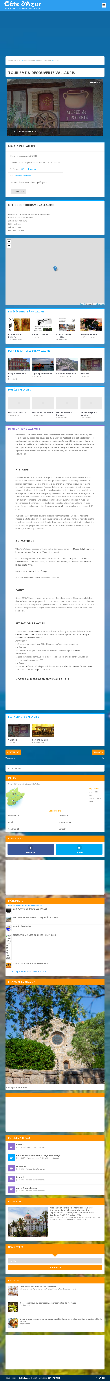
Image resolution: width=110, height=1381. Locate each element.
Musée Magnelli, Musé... (88, 413)
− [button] (9, 245)
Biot (74, 634)
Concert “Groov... (41, 334)
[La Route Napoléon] (67, 364)
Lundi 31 (62, 829)
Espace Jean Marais (51, 552)
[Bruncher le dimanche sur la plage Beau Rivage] (11, 1157)
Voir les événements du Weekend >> (25, 905)
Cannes (18, 634)
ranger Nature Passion (26, 1188)
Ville (79, 1215)
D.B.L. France (24, 1378)
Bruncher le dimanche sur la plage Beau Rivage (38, 1155)
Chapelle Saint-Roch (79, 561)
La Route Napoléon (66, 373)
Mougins (85, 634)
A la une (53, 1210)
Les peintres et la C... (17, 374)
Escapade (67, 1212)
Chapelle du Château (78, 558)
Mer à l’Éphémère (22, 926)
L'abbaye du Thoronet (16, 1087)
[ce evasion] (11, 1168)
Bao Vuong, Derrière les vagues (30, 909)
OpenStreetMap (99, 304)
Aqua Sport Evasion (42, 373)
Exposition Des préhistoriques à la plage (35, 917)
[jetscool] (11, 1179)
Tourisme (72, 1215)
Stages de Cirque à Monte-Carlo (31, 963)
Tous (11, 971)
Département (56, 1212)
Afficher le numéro (29, 169)
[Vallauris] (19, 730)
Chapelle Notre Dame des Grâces (30, 561)
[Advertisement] (55, 31)
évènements (29, 577)
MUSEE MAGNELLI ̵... (18, 412)
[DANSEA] (11, 1146)
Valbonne (19, 637)
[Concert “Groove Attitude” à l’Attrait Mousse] (43, 324)
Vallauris (84, 373)
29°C (14, 803)
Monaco (20, 669)
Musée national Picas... (64, 413)
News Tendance (39, 1147)
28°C (14, 794)
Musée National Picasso (27, 552)
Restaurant (55, 1158)
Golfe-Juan (63, 506)
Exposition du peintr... (15, 335)
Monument (83, 1212)
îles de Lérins (71, 666)
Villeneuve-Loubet (34, 637)
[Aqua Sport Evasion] (43, 364)
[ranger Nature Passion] (11, 1189)
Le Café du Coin (40, 740)
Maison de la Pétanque (38, 571)
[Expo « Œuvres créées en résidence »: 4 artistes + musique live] (67, 324)
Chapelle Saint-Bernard (57, 561)
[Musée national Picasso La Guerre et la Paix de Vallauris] (67, 403)
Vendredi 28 (13, 829)
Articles (29, 1147)
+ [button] (9, 241)
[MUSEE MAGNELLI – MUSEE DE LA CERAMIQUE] (19, 403)
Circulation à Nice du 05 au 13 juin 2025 (34, 935)
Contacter (18, 191)
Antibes (26, 634)
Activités (62, 1210)
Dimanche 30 (65, 822)
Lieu (75, 1212)
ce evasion (21, 1166)
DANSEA (20, 1144)
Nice (32, 634)
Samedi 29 (63, 815)
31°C (22, 796)
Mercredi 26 (13, 815)
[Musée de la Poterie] (43, 403)
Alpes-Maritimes (23, 971)
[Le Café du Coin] (43, 730)
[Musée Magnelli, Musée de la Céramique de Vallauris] (91, 403)
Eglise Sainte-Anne (24, 565)
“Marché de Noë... (89, 334)
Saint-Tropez (34, 669)
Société (63, 1215)
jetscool (20, 1177)
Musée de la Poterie (42, 412)
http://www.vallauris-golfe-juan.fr (33, 182)
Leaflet (82, 304)
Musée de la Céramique (83, 549)
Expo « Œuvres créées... (63, 335)
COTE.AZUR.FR (54, 1378)
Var (45, 971)
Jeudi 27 (12, 822)
